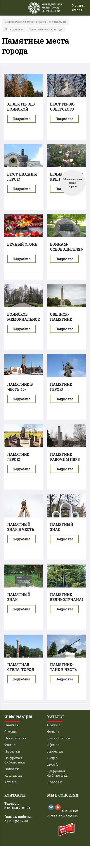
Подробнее (21, 119)
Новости (11, 769)
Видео (52, 758)
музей (52, 764)
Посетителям (14, 29)
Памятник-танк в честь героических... (65, 669)
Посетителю (15, 738)
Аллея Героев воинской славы (21, 109)
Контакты (13, 775)
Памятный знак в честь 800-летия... (20, 529)
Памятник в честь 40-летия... (20, 389)
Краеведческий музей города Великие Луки (35, 21)
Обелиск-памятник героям (61, 319)
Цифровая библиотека (14, 760)
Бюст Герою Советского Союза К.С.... (62, 109)
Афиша (10, 782)
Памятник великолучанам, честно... (68, 599)
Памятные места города (45, 29)
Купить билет (78, 7)
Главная (11, 725)
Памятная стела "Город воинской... (20, 669)
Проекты (12, 751)
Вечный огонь (22, 244)
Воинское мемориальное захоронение (23, 319)
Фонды (10, 744)
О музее (10, 731)
